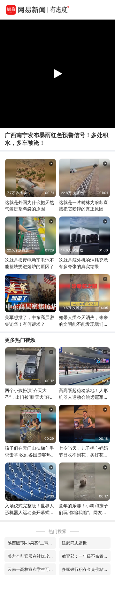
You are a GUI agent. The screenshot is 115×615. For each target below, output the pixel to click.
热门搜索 (57, 531)
